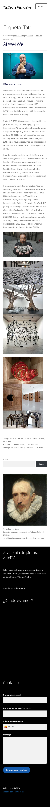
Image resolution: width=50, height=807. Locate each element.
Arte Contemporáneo (35, 438)
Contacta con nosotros (16, 770)
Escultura (7, 441)
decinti (30, 35)
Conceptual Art (31, 447)
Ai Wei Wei (14, 43)
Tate (41, 447)
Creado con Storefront (13, 791)
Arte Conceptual (19, 438)
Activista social (18, 444)
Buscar (6, 459)
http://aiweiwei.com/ (12, 84)
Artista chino (19, 447)
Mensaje (7, 734)
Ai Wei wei (29, 444)
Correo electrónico (17, 708)
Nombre (12, 695)
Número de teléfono (13, 721)
